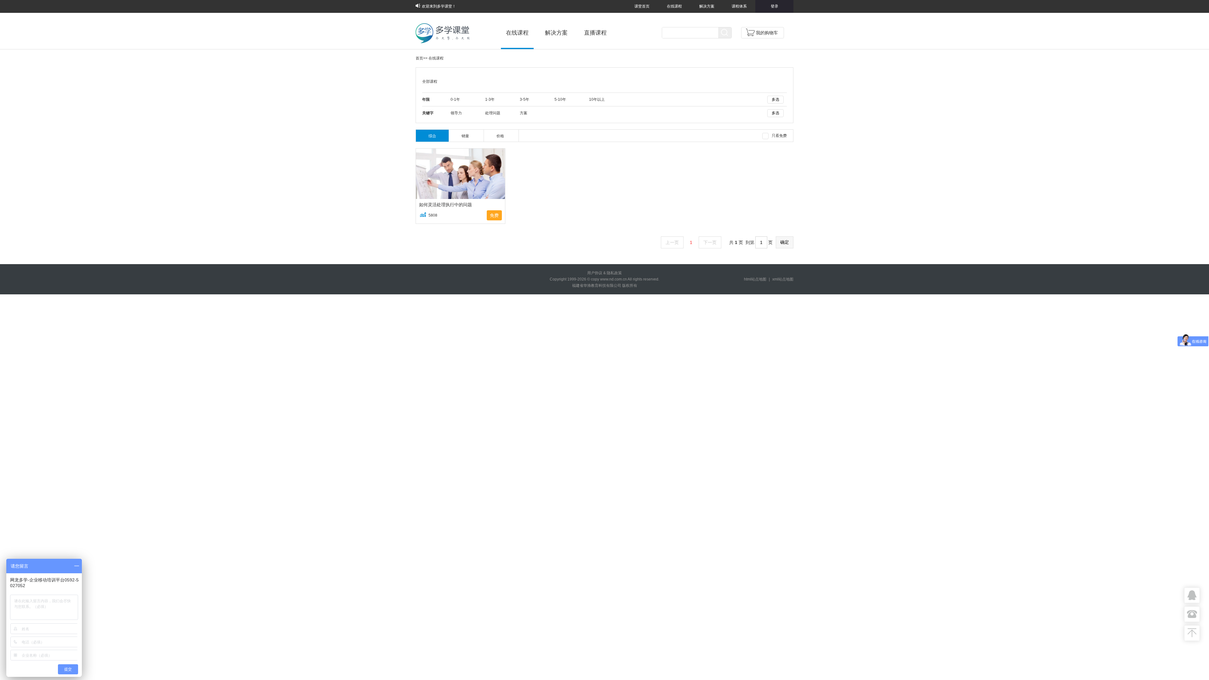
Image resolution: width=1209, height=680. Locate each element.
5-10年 (560, 99)
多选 (775, 99)
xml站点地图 (782, 279)
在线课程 (674, 6)
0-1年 (455, 99)
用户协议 (594, 273)
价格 (500, 136)
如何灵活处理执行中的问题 (445, 204)
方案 (523, 113)
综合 (432, 136)
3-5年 (524, 99)
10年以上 (597, 99)
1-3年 (490, 99)
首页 (419, 58)
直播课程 (595, 33)
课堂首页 (642, 6)
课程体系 (739, 6)
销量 (465, 136)
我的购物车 (767, 32)
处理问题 (492, 113)
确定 (784, 242)
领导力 (456, 113)
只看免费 (779, 135)
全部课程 (429, 81)
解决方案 (706, 6)
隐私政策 (614, 273)
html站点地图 (755, 279)
